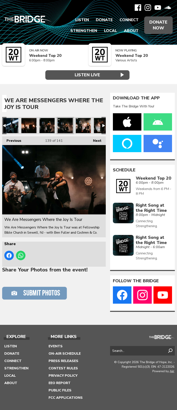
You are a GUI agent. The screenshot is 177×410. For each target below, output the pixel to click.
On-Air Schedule (65, 353)
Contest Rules (63, 368)
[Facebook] (138, 7)
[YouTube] (158, 7)
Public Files (60, 390)
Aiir (172, 371)
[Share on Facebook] (9, 255)
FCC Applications (66, 397)
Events (56, 346)
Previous (11, 140)
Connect (129, 19)
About (131, 30)
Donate (104, 19)
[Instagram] (148, 7)
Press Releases (63, 361)
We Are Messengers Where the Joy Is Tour (10, 125)
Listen (82, 19)
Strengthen (83, 30)
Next (95, 140)
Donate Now (158, 25)
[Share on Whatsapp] (20, 255)
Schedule (124, 170)
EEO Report (60, 383)
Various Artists (126, 60)
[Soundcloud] (167, 7)
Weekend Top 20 (45, 55)
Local (110, 30)
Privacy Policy (63, 375)
